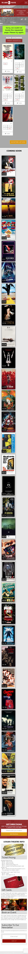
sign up (14, 941)
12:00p (5, 94)
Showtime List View (18, 142)
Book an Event (9, 912)
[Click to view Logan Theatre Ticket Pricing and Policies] (14, 850)
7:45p (9, 97)
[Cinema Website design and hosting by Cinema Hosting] (14, 952)
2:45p (21, 63)
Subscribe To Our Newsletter (10, 926)
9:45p (17, 68)
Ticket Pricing (8, 857)
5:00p (5, 97)
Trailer (8, 71)
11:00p (5, 63)
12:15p (5, 126)
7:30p (21, 66)
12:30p (17, 63)
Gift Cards (7, 890)
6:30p (5, 128)
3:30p (9, 126)
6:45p (21, 97)
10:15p (5, 99)
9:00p (17, 99)
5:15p (17, 66)
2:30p (9, 94)
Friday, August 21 (13, 40)
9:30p (9, 128)
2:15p (21, 94)
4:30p (17, 97)
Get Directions (14, 834)
